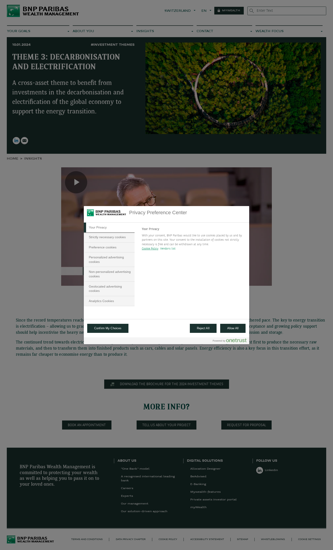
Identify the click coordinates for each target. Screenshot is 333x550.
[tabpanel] (194, 240)
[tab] (109, 228)
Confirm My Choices (107, 328)
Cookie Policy (150, 248)
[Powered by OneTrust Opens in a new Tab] (229, 341)
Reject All (203, 328)
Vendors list (168, 248)
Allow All (233, 328)
